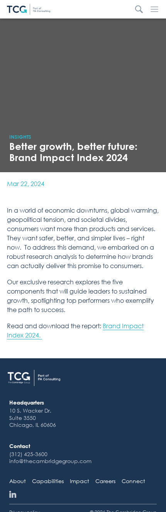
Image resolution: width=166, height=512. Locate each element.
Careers (105, 481)
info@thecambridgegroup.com (50, 461)
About (17, 481)
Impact (79, 481)
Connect (133, 481)
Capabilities (48, 481)
